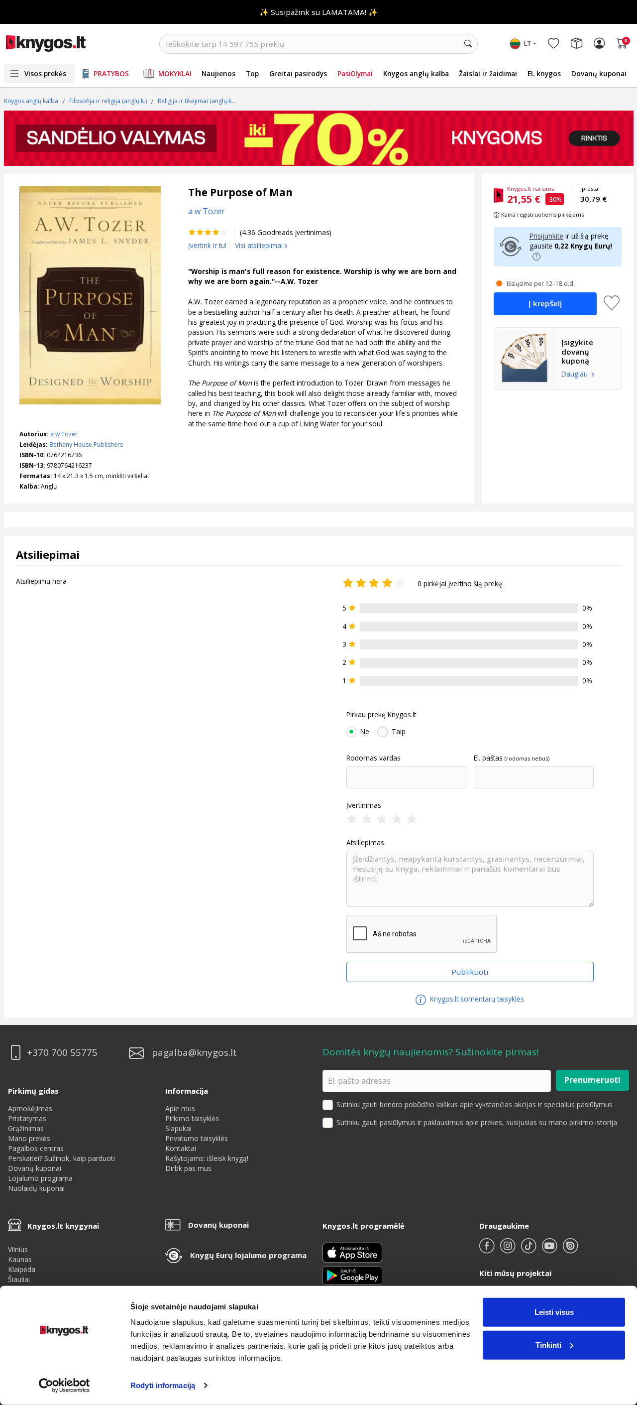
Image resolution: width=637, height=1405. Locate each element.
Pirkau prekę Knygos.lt (381, 714)
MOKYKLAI (175, 73)
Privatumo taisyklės (196, 1138)
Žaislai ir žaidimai (488, 73)
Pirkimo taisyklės (192, 1118)
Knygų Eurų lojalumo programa (248, 1255)
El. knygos (544, 73)
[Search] (467, 43)
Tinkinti (548, 1344)
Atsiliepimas (365, 842)
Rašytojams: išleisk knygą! (206, 1158)
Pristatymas (27, 1118)
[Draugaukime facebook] (487, 1250)
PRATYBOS (111, 73)
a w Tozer (64, 434)
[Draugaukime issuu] (570, 1250)
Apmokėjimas (30, 1108)
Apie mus (180, 1108)
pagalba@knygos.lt (194, 1052)
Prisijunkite (546, 236)
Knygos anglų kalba (416, 73)
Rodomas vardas (373, 758)
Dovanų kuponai (599, 73)
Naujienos (218, 73)
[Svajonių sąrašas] (553, 44)
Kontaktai (180, 1148)
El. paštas (488, 758)
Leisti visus (554, 1312)
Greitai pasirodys (298, 73)
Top (252, 73)
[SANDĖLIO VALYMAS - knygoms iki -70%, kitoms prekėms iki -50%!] (319, 138)
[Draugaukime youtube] (550, 1250)
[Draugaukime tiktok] (529, 1250)
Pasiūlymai (355, 73)
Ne (364, 731)
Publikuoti (469, 972)
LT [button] (527, 43)
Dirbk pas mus (188, 1168)
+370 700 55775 (62, 1052)
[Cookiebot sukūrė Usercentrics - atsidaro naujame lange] (64, 1385)
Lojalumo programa (40, 1178)
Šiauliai (19, 1279)
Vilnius (18, 1249)
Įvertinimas (363, 805)
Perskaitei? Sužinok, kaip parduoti (61, 1158)
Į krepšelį (545, 303)
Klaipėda (21, 1269)
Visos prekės (45, 73)
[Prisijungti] (599, 44)
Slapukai (178, 1128)
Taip (399, 731)
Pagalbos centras (36, 1148)
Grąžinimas (26, 1128)
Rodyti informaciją (162, 1385)
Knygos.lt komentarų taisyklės (476, 999)
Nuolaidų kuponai (36, 1188)
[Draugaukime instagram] (508, 1250)
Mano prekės (29, 1138)
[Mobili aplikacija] (352, 1274)
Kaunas (20, 1259)
